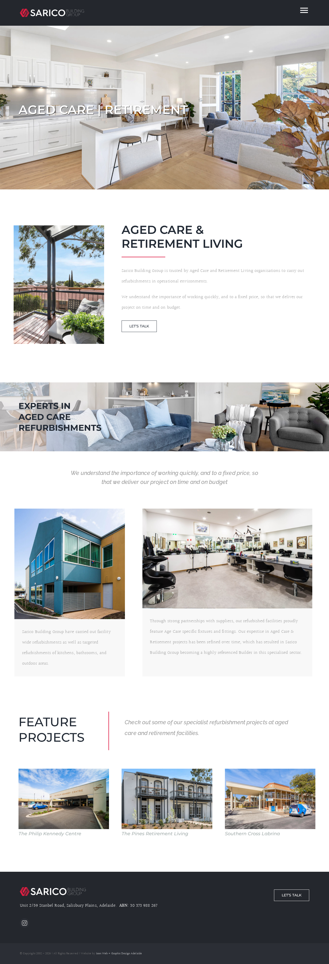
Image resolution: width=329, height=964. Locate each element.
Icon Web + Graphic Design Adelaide (119, 953)
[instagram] (24, 923)
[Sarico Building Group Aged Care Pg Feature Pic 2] (59, 227)
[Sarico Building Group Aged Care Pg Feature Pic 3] (69, 511)
